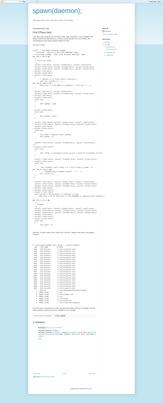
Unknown (108, 31)
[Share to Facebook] (62, 316)
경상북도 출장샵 (49, 334)
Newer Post (36, 373)
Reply (40, 339)
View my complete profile (110, 34)
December (109, 47)
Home (65, 373)
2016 (106, 42)
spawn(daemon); (57, 10)
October (108, 55)
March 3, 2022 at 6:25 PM (54, 328)
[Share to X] (60, 316)
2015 (106, 45)
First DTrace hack (111, 49)
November (109, 52)
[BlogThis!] (58, 316)
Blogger (89, 388)
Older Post (92, 373)
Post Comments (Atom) (48, 377)
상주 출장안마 (56, 332)
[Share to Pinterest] (64, 316)
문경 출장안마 (73, 332)
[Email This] (56, 316)
